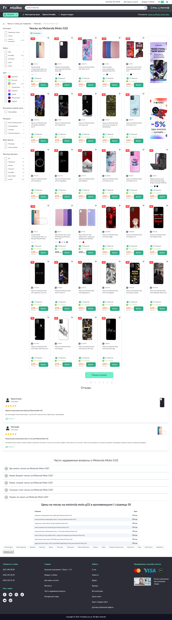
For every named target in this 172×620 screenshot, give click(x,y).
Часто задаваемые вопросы (54, 591)
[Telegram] (4, 600)
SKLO (16, 62)
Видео (94, 580)
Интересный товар (51, 596)
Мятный (18, 80)
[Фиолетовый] (67, 242)
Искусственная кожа (16, 122)
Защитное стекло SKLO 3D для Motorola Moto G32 (51, 523)
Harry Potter (16, 176)
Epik (16, 52)
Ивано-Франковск (83, 547)
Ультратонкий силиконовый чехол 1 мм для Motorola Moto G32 (55, 519)
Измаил (95, 547)
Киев (139, 547)
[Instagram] (16, 594)
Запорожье (70, 547)
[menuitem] (159, 2)
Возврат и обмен (148, 2)
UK (159, 2)
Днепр (51, 547)
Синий (18, 94)
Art (16, 158)
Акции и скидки (67, 14)
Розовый (18, 90)
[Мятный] (65, 242)
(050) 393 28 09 (9, 575)
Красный (18, 76)
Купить (43, 85)
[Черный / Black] (157, 186)
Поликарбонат (16, 126)
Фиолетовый (18, 97)
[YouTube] (10, 594)
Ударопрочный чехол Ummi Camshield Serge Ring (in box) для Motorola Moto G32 (61, 543)
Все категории (97, 591)
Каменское (130, 547)
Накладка (16, 144)
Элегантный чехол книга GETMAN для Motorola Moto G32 (54, 539)
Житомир (60, 547)
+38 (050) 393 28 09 (112, 2)
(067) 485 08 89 (9, 570)
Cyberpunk (16, 162)
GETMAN (16, 59)
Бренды (95, 586)
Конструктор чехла (32, 14)
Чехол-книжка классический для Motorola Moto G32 (52, 527)
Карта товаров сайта (100, 602)
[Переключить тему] (167, 2)
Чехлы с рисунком (16, 40)
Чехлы (16, 36)
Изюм (103, 547)
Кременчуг (159, 547)
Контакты (48, 586)
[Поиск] (145, 8)
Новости (95, 575)
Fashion (16, 165)
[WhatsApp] (10, 600)
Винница (42, 547)
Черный (18, 101)
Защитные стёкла (16, 32)
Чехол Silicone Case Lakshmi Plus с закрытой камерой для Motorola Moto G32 (60, 535)
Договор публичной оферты (102, 607)
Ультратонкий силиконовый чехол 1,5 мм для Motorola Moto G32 (56, 531)
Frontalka (16, 55)
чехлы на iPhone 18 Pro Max (158, 14)
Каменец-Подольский (116, 547)
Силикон (16, 129)
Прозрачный (18, 87)
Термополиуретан (16, 133)
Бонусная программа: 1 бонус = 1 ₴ (57, 570)
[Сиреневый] (60, 242)
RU (162, 2)
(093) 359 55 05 (9, 580)
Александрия (8, 547)
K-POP (16, 179)
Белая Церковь (21, 547)
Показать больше (99, 375)
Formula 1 (16, 169)
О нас (94, 570)
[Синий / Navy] (155, 186)
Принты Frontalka (48, 14)
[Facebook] (4, 594)
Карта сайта (96, 596)
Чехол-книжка (16, 147)
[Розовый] (62, 242)
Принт (18, 83)
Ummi (16, 66)
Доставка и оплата (131, 2)
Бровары (33, 547)
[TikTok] (22, 594)
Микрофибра (16, 112)
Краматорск (149, 547)
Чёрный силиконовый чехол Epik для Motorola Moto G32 (53, 515)
